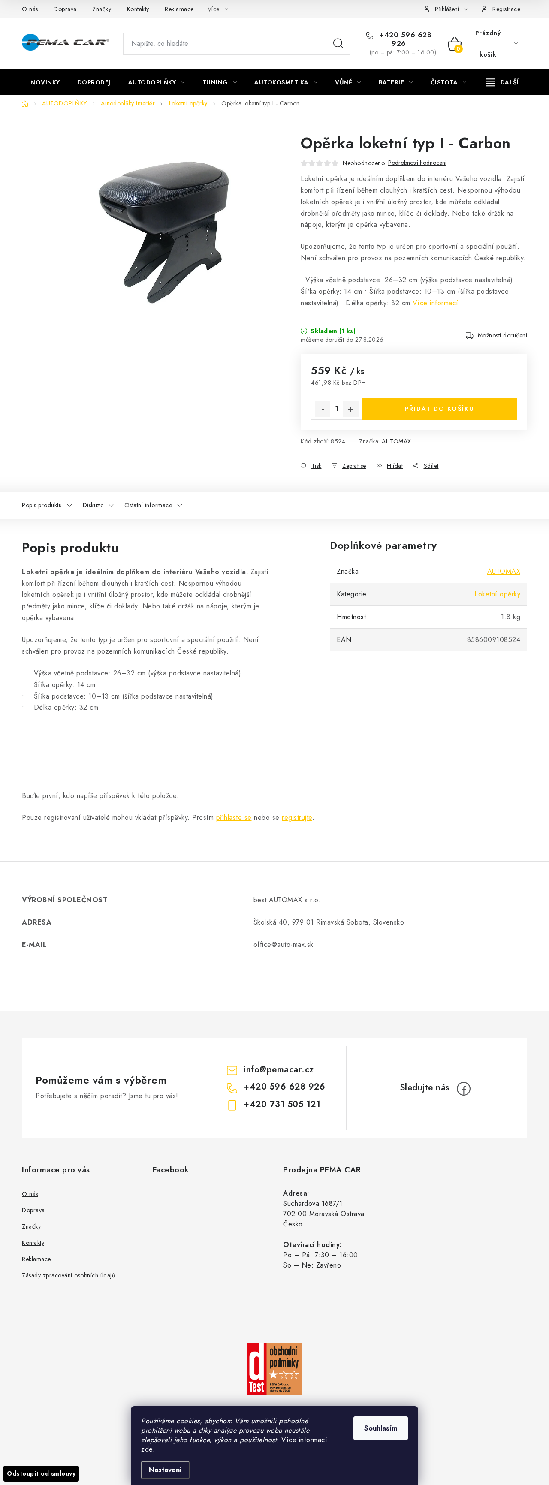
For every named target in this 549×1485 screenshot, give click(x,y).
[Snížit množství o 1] (322, 409)
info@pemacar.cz (279, 1069)
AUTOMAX (396, 441)
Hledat (338, 44)
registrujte (297, 817)
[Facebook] (464, 1089)
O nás (30, 9)
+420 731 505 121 (282, 1104)
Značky (101, 9)
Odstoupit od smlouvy (41, 1473)
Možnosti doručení (503, 335)
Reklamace (179, 9)
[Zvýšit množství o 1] (351, 409)
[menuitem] (45, 82)
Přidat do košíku (439, 408)
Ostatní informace (148, 505)
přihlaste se (234, 817)
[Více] (502, 82)
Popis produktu (42, 505)
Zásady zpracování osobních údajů (68, 1275)
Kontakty (138, 9)
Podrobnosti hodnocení (417, 162)
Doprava (65, 9)
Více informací (436, 303)
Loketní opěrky (497, 594)
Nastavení (165, 1470)
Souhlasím (380, 1428)
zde (147, 1449)
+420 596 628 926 (404, 39)
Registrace (506, 9)
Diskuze (93, 505)
